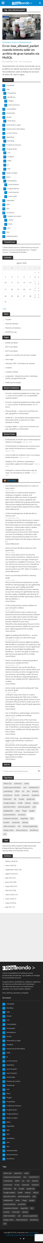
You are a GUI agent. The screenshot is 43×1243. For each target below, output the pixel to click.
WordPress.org (10, 332)
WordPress (34, 830)
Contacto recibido (11, 372)
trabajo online (8, 830)
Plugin (24, 811)
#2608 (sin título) (11, 343)
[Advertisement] (21, 937)
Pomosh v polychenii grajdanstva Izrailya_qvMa (22, 402)
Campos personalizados (12, 787)
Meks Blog (11, 480)
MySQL (35, 803)
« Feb (4, 309)
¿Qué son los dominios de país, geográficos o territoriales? (21, 412)
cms (24, 787)
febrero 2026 (10, 861)
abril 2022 (9, 890)
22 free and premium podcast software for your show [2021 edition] (21, 606)
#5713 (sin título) (11, 347)
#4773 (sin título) (11, 351)
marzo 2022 (9, 894)
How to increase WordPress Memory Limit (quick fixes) (20, 549)
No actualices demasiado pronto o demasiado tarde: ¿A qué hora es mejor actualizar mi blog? (22, 420)
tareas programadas (30, 826)
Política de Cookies (12, 1235)
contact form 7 (34, 787)
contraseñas (8, 791)
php (34, 807)
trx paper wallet (11, 426)
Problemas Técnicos (10, 42)
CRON (17, 791)
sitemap (25, 822)
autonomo (18, 783)
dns (28, 791)
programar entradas (11, 818)
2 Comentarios (27, 62)
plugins (32, 811)
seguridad (24, 818)
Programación (25, 42)
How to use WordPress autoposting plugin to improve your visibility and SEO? (21, 661)
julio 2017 (9, 907)
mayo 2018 (9, 903)
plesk (17, 811)
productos (21, 815)
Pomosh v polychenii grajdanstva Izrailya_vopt (22, 393)
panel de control (9, 807)
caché (26, 783)
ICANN (20, 803)
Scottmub (8, 418)
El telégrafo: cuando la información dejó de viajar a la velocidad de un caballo (21, 471)
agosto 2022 (10, 874)
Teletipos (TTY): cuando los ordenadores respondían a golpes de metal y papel (20, 462)
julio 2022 (9, 878)
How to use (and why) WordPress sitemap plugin (20, 576)
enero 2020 (9, 899)
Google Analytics (9, 803)
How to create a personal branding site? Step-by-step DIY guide (22, 689)
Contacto (8, 368)
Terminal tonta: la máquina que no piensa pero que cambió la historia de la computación (22, 447)
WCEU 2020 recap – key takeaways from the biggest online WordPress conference (21, 739)
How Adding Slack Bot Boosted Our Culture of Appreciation (21, 487)
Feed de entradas (11, 324)
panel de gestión (24, 807)
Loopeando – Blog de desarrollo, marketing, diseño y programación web (21, 377)
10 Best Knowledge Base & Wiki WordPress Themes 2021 (21, 514)
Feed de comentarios (13, 328)
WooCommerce (21, 830)
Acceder (8, 319)
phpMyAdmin (8, 811)
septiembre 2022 (11, 870)
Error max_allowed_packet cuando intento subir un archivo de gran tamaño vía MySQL (20, 51)
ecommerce (8, 795)
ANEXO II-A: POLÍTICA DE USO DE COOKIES (20, 355)
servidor (6, 822)
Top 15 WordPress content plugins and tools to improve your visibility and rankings (22, 714)
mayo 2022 (9, 886)
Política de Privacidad (13, 382)
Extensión (25, 795)
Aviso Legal (33, 1232)
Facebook (35, 795)
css (23, 791)
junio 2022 (9, 882)
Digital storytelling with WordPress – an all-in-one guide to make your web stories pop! (21, 636)
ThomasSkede (10, 411)
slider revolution (9, 826)
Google (21, 799)
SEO (31, 818)
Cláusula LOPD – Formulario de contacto (20, 363)
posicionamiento (9, 815)
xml (5, 834)
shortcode (15, 822)
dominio (35, 791)
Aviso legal (9, 359)
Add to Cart (7, 783)
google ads (31, 799)
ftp (15, 799)
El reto (17, 795)
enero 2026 (9, 865)
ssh (19, 826)
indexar (28, 803)
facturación (7, 799)
